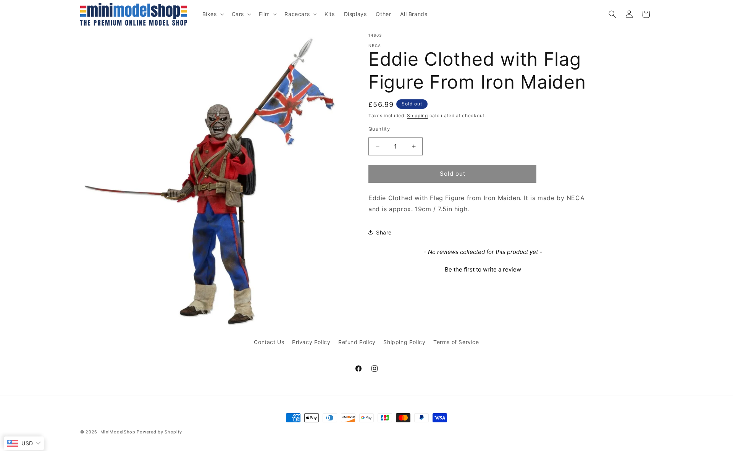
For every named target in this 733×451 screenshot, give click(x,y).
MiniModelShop (118, 432)
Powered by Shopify (159, 432)
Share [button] (384, 232)
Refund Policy (357, 342)
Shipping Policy (404, 342)
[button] (212, 14)
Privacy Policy (311, 342)
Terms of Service (456, 342)
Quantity (379, 129)
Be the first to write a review (483, 269)
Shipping (417, 115)
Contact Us (269, 342)
